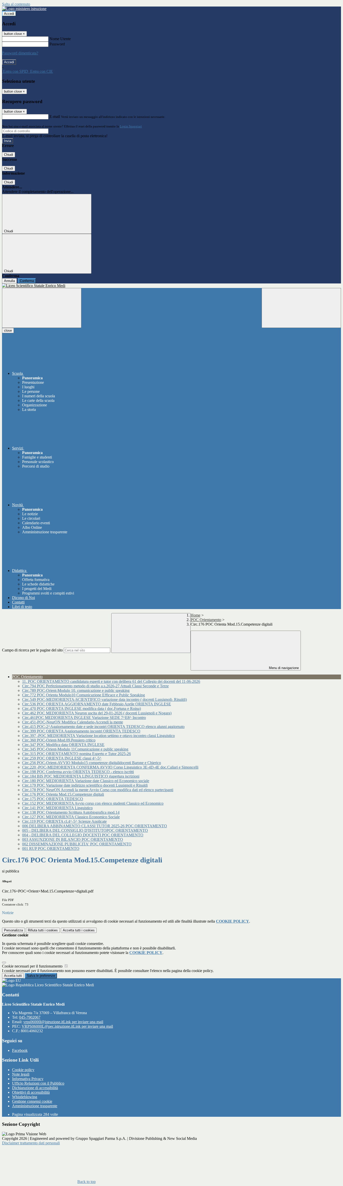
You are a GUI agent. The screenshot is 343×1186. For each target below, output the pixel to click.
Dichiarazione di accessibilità (35, 1088)
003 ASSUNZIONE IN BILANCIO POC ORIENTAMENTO (72, 839)
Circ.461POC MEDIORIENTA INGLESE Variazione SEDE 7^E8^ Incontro (84, 717)
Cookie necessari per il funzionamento (33, 966)
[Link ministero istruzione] (24, 9)
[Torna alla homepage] (171, 285)
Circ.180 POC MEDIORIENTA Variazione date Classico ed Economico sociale (85, 781)
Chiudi (8, 155)
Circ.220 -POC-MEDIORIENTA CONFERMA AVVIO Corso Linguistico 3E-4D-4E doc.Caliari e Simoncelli (110, 767)
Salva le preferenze (41, 976)
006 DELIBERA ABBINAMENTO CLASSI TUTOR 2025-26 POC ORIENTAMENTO (94, 826)
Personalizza (13, 930)
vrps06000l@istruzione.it (63, 1022)
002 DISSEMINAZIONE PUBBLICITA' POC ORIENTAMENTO (77, 844)
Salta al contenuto (16, 4)
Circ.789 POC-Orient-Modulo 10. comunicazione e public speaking (76, 690)
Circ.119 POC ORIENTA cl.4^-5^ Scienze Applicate (64, 821)
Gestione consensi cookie (32, 1101)
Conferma (27, 281)
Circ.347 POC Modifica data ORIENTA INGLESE (63, 745)
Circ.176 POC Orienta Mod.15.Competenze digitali (63, 794)
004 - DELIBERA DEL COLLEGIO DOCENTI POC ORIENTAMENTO (82, 835)
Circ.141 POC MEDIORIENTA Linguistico (57, 808)
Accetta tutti (79, 930)
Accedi (9, 14)
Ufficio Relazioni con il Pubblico (38, 1083)
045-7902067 (29, 1017)
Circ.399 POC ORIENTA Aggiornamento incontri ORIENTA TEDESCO (81, 731)
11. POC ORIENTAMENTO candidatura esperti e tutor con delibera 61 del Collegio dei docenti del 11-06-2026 (111, 681)
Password (57, 44)
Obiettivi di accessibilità (31, 1092)
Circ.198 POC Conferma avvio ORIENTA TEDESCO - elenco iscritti (78, 772)
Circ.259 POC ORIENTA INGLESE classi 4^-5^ (61, 758)
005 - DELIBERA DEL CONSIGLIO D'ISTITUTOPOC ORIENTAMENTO (85, 830)
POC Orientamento (206, 620)
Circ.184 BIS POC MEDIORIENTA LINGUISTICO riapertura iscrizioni (80, 776)
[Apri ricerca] (301, 308)
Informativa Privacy (27, 1079)
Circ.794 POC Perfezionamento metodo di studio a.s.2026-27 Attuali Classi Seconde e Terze (95, 686)
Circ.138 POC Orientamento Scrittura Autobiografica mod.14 (71, 812)
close (8, 330)
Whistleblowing (24, 1097)
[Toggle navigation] (41, 308)
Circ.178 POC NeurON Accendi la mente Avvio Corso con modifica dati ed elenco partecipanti (97, 790)
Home (195, 615)
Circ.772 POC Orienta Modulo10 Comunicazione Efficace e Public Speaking (83, 695)
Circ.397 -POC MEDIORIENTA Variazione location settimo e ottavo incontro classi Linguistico (98, 735)
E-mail (54, 116)
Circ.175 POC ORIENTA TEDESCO (52, 799)
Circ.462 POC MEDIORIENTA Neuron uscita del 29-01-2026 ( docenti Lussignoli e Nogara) (97, 713)
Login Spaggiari (131, 126)
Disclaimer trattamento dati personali (31, 1143)
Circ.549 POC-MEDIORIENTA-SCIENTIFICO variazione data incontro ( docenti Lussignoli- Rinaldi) (104, 699)
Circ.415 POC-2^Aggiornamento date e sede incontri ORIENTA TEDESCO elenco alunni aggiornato (103, 726)
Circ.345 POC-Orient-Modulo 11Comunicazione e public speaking (75, 749)
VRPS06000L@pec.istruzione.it (67, 1026)
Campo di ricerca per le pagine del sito (32, 650)
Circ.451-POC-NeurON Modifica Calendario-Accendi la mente (72, 722)
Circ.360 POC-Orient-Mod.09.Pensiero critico (58, 740)
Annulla (9, 281)
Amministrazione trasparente (34, 1106)
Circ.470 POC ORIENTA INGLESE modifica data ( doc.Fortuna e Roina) (81, 708)
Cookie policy (23, 1070)
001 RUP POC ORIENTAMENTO (50, 848)
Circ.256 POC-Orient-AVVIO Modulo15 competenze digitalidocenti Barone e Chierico (91, 763)
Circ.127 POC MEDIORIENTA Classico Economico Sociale (71, 817)
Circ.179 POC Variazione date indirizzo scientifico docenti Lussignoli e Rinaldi (85, 785)
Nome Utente (60, 39)
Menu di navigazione (283, 668)
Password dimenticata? (20, 53)
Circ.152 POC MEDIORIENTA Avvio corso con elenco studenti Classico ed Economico (92, 803)
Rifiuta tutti (43, 930)
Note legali (20, 1074)
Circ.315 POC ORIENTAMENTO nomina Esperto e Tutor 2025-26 (76, 754)
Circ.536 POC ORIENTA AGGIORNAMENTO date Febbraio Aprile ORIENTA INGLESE (96, 704)
